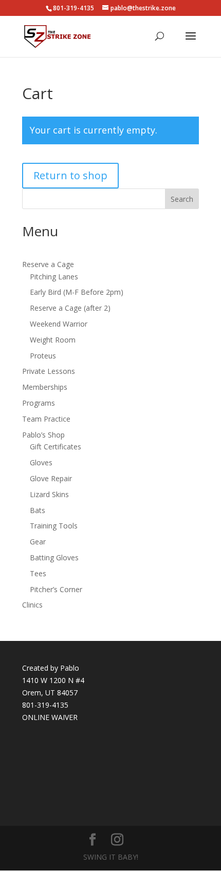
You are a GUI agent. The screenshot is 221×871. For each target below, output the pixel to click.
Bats (37, 510)
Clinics (32, 605)
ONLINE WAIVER (50, 717)
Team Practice (46, 419)
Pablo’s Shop (43, 435)
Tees (38, 573)
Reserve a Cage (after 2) (70, 308)
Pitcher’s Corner (56, 589)
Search (182, 199)
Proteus (43, 356)
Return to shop (70, 175)
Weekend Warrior (58, 324)
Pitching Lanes (54, 276)
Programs (38, 403)
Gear (38, 541)
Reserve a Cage (48, 264)
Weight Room (53, 340)
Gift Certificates (55, 446)
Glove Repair (51, 478)
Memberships (44, 387)
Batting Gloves (54, 557)
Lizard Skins (49, 494)
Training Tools (54, 526)
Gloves (41, 462)
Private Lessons (48, 371)
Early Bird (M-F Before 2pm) (76, 292)
